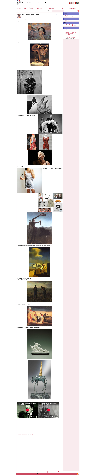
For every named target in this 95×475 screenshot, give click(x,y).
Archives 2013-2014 (37, 10)
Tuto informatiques (19, 8)
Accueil (18, 10)
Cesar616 (31, 434)
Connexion (70, 471)
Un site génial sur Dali (69, 33)
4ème (28, 10)
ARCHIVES (31, 10)
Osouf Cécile (67, 20)
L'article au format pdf (69, 16)
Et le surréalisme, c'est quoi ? (70, 37)
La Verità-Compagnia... (44, 10)
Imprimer (66, 15)
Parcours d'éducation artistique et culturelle (72, 8)
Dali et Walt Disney (68, 34)
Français (26, 10)
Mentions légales (50, 471)
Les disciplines (31, 8)
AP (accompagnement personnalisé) (52, 8)
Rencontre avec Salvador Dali (22, 434)
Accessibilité (39, 471)
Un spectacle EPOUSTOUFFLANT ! (71, 32)
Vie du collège (25, 8)
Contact (28, 471)
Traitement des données (61, 471)
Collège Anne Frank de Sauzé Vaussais (42, 3)
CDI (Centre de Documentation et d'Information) (42, 8)
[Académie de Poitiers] (21, 4)
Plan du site (18, 471)
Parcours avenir (63, 8)
